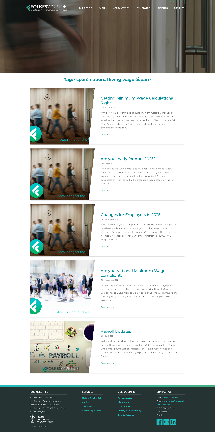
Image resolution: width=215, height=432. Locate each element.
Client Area (123, 402)
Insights (163, 8)
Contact (179, 8)
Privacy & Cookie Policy (129, 411)
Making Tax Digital (91, 398)
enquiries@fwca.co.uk (173, 401)
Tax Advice (143, 8)
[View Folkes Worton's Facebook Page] (159, 422)
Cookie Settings (126, 415)
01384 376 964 (171, 397)
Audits (85, 402)
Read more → (107, 134)
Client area (175, 2)
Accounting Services (92, 411)
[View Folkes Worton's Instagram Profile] (166, 422)
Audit (102, 8)
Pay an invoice (125, 398)
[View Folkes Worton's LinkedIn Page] (173, 422)
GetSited (45, 426)
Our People (85, 8)
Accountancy (121, 8)
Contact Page (163, 405)
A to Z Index (124, 406)
